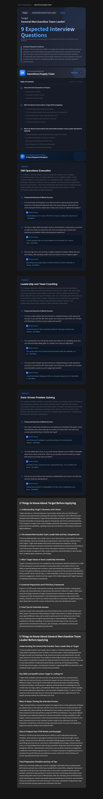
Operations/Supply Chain (43, 4)
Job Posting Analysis (24, 4)
